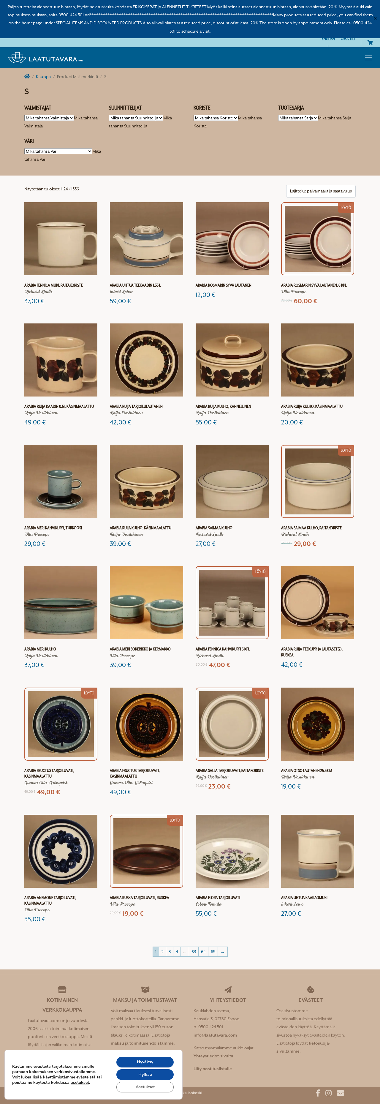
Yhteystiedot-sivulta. (214, 1056)
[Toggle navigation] (368, 57)
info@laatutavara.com (215, 1035)
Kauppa (43, 76)
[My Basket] (370, 42)
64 (203, 951)
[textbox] (334, 118)
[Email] (338, 1094)
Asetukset (145, 1087)
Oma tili (348, 38)
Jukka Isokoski (189, 1093)
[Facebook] (315, 1094)
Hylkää (145, 1074)
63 (193, 951)
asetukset (80, 1082)
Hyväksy (145, 1062)
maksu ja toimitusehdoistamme (142, 1043)
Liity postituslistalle (213, 1068)
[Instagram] (326, 1094)
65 (213, 951)
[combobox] (334, 118)
